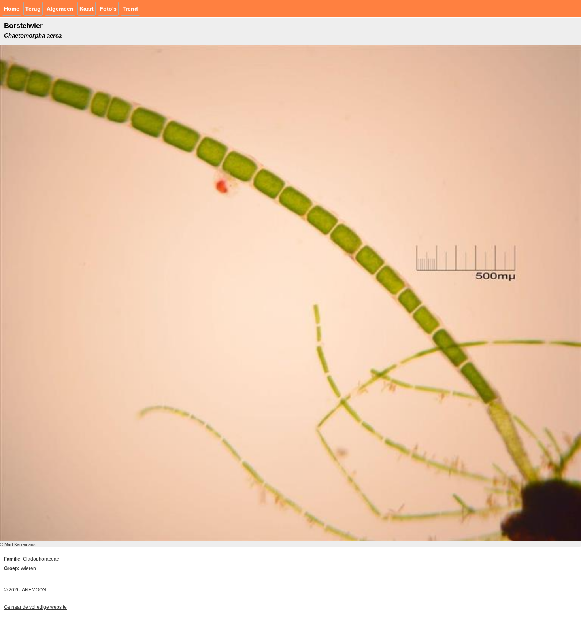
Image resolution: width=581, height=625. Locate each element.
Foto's (108, 9)
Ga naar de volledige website (35, 607)
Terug (33, 9)
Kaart (86, 9)
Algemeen (60, 9)
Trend (130, 9)
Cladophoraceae (41, 559)
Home (11, 9)
